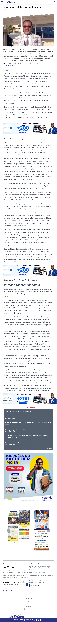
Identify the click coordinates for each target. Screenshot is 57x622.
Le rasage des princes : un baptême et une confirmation (18, 411)
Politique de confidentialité (43, 617)
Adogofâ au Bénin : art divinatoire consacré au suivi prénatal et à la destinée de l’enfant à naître (27, 442)
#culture (6, 70)
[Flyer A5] (28, 530)
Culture (6, 9)
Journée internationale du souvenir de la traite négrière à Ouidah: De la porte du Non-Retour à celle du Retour (28, 423)
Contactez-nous (34, 585)
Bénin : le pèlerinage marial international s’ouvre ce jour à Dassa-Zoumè (21, 430)
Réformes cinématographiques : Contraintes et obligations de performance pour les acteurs (26, 417)
